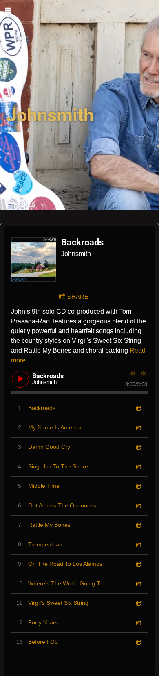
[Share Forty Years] (138, 623)
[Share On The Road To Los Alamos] (138, 564)
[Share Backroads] (138, 408)
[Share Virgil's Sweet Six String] (138, 603)
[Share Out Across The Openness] (138, 505)
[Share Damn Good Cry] (138, 447)
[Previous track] (132, 373)
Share (77, 296)
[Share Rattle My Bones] (138, 525)
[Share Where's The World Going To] (138, 583)
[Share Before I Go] (138, 642)
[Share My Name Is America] (138, 427)
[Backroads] (33, 259)
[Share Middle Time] (138, 486)
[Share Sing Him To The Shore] (138, 467)
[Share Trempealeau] (138, 545)
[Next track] (143, 373)
